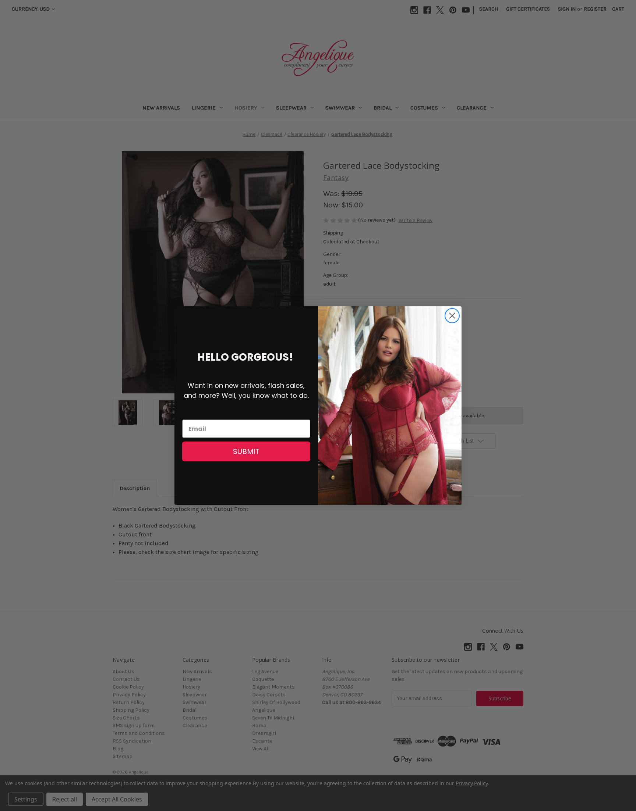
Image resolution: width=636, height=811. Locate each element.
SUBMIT (246, 451)
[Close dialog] (452, 315)
